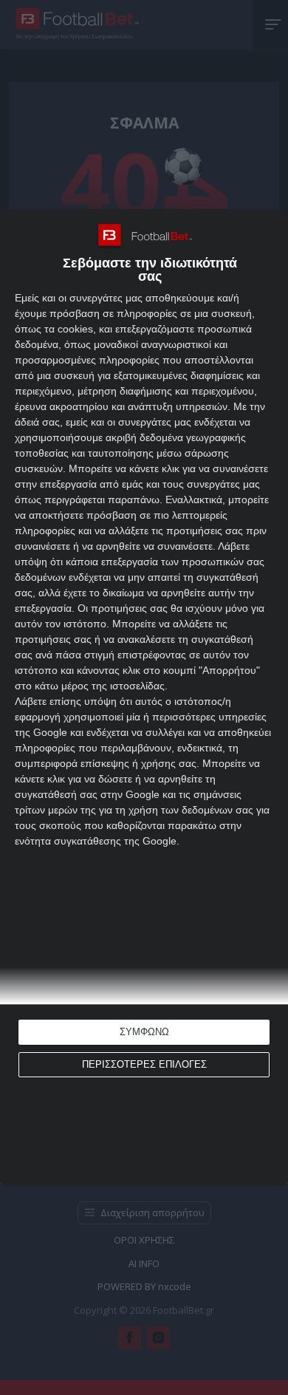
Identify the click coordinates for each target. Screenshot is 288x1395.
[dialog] (144, 697)
